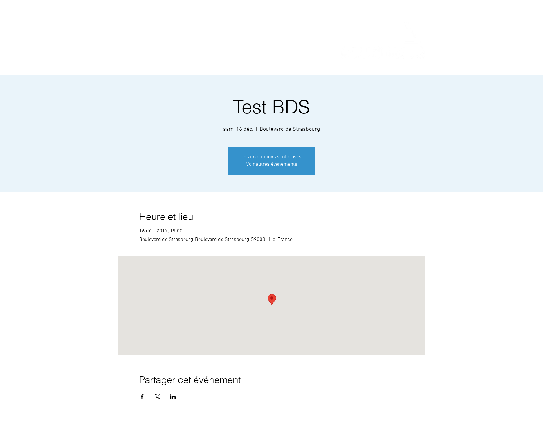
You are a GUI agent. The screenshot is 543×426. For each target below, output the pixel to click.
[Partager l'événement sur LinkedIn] (173, 396)
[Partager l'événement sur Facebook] (142, 396)
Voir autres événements (271, 164)
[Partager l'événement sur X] (158, 396)
